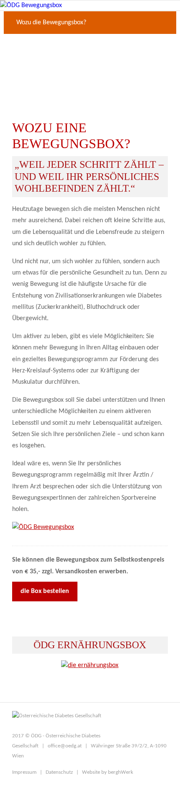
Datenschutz (59, 772)
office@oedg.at (65, 746)
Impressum (24, 772)
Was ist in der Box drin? (48, 45)
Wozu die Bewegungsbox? (51, 22)
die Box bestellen (45, 591)
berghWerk (120, 772)
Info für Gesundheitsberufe (52, 91)
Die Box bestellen (40, 68)
